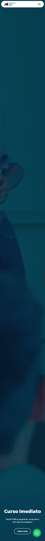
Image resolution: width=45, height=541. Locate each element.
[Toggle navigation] (39, 4)
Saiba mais (22, 531)
